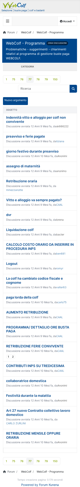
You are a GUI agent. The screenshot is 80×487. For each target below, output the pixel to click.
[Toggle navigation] (7, 21)
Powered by (29, 485)
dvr (8, 215)
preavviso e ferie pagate (25, 136)
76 (21, 79)
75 (13, 79)
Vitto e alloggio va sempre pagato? (34, 200)
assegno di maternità (23, 166)
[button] (67, 21)
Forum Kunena (49, 485)
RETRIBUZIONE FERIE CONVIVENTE (34, 346)
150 (55, 79)
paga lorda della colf (22, 297)
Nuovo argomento (15, 100)
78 (38, 79)
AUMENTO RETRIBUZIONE (27, 312)
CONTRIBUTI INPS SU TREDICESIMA (35, 366)
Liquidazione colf (20, 230)
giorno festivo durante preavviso (32, 151)
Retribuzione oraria (21, 181)
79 (46, 79)
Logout (11, 264)
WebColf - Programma (25, 43)
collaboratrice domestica (26, 381)
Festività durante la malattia (28, 396)
